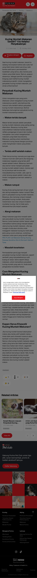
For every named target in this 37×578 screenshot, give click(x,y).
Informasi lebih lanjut (19, 292)
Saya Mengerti (18, 297)
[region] (18, 289)
